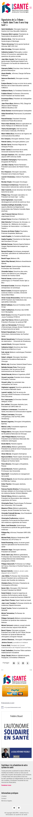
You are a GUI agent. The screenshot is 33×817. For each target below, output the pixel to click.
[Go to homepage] (15, 8)
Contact (3, 798)
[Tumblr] (27, 663)
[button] (31, 7)
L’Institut (4, 796)
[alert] (16, 707)
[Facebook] (14, 663)
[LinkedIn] (23, 663)
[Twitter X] (18, 663)
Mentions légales (6, 801)
